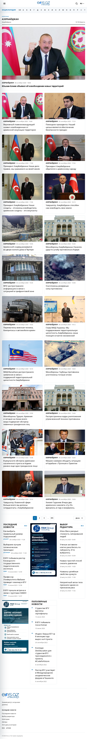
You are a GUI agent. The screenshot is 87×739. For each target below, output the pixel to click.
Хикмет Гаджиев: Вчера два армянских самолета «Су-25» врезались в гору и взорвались (60, 505)
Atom (8, 728)
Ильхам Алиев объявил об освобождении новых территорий (33, 86)
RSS (3, 728)
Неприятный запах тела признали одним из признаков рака (71, 585)
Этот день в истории (9, 725)
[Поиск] (76, 3)
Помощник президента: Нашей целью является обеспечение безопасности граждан (60, 127)
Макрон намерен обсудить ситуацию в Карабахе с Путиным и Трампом (63, 462)
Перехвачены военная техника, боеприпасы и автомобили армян (19, 328)
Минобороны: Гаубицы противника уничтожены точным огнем (62, 373)
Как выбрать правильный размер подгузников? (13, 534)
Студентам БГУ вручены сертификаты (42, 611)
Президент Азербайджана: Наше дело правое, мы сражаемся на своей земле (21, 167)
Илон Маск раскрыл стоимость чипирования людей (71, 534)
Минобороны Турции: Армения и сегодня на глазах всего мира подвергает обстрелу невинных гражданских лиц (18, 420)
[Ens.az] (43, 3)
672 (52, 518)
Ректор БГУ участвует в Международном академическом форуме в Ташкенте (45, 674)
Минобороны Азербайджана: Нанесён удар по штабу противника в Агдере (64, 248)
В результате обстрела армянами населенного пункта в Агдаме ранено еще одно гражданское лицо (20, 463)
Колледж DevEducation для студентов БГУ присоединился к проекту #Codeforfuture (43, 655)
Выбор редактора (8, 716)
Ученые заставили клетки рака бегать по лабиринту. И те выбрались (70, 548)
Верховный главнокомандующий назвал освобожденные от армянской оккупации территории (19, 127)
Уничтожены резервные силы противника (57, 287)
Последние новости (9, 713)
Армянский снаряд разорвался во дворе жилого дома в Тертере (18, 248)
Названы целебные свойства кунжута (69, 572)
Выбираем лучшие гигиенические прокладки (12, 547)
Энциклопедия (9, 10)
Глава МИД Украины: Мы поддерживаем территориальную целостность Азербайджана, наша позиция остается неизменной (62, 331)
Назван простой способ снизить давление (71, 562)
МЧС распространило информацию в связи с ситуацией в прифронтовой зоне (18, 289)
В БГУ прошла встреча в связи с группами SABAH (14, 591)
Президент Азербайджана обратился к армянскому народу (61, 167)
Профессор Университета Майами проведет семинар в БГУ (14, 580)
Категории (5, 719)
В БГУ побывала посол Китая (42, 623)
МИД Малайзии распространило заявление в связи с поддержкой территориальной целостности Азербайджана (18, 376)
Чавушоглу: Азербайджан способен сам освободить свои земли (62, 206)
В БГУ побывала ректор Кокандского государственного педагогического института (14, 563)
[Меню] (4, 3)
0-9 (20, 10)
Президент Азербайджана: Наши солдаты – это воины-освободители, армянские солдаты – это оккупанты (20, 208)
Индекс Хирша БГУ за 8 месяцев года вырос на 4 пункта (45, 636)
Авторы (4, 722)
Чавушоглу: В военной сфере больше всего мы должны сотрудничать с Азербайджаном (18, 505)
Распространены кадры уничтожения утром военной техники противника (63, 417)
